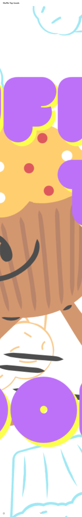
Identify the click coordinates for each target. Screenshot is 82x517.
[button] (41, 513)
